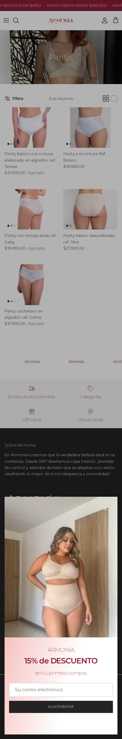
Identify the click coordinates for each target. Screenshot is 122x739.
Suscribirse (61, 706)
